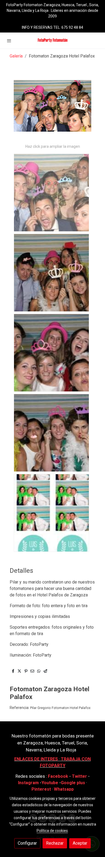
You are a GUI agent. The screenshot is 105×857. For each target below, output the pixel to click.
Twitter (80, 776)
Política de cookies (52, 831)
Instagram (29, 782)
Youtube (49, 782)
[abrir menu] (9, 40)
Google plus (73, 782)
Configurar (27, 843)
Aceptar (80, 843)
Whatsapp (64, 789)
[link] (52, 40)
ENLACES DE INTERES (36, 759)
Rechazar (55, 843)
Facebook (58, 776)
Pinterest (41, 789)
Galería (16, 56)
